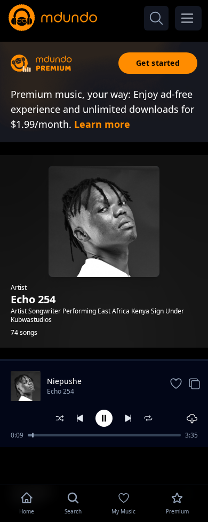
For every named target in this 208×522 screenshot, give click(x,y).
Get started (158, 63)
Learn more (102, 124)
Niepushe (64, 381)
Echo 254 (60, 391)
